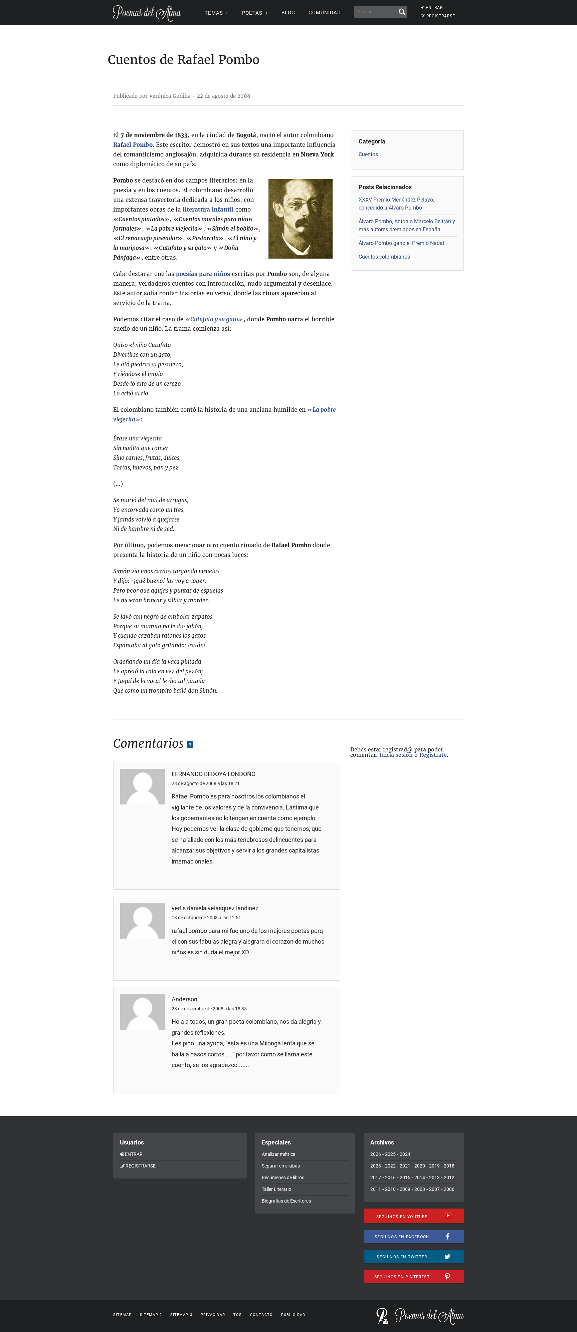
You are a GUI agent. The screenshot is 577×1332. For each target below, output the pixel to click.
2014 (419, 1177)
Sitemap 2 (151, 1315)
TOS (237, 1315)
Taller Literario (276, 1189)
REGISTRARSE (440, 16)
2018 (449, 1165)
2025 (390, 1154)
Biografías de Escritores (286, 1201)
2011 (375, 1189)
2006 (449, 1189)
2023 (375, 1165)
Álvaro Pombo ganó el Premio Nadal (401, 243)
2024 (405, 1154)
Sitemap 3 (181, 1315)
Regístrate (433, 754)
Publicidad (293, 1315)
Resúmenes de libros (283, 1177)
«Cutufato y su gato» (214, 319)
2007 (434, 1189)
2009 (405, 1189)
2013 (434, 1177)
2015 (405, 1177)
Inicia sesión (396, 754)
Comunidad (325, 13)
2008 (419, 1189)
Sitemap (122, 1315)
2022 (390, 1165)
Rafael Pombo (133, 144)
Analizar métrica (279, 1154)
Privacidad (213, 1315)
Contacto (261, 1315)
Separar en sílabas (281, 1165)
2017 (375, 1177)
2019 (434, 1165)
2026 (375, 1154)
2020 (419, 1165)
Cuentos (368, 154)
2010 (390, 1189)
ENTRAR (434, 7)
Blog (288, 13)
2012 (449, 1177)
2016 (390, 1177)
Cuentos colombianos (384, 257)
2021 (405, 1165)
